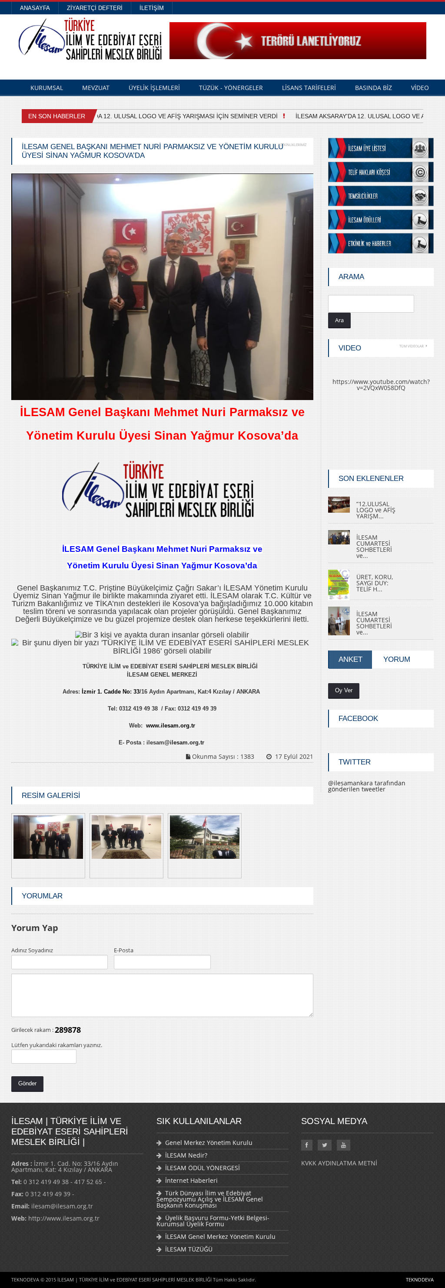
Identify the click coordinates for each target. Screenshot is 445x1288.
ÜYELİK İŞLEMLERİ (154, 87)
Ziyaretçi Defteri (95, 8)
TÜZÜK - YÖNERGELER (231, 87)
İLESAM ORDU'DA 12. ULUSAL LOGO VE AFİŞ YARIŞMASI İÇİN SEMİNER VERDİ (161, 116)
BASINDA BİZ (373, 87)
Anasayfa (35, 8)
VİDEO (420, 87)
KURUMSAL (46, 87)
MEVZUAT (96, 87)
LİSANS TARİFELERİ (309, 87)
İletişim (151, 8)
